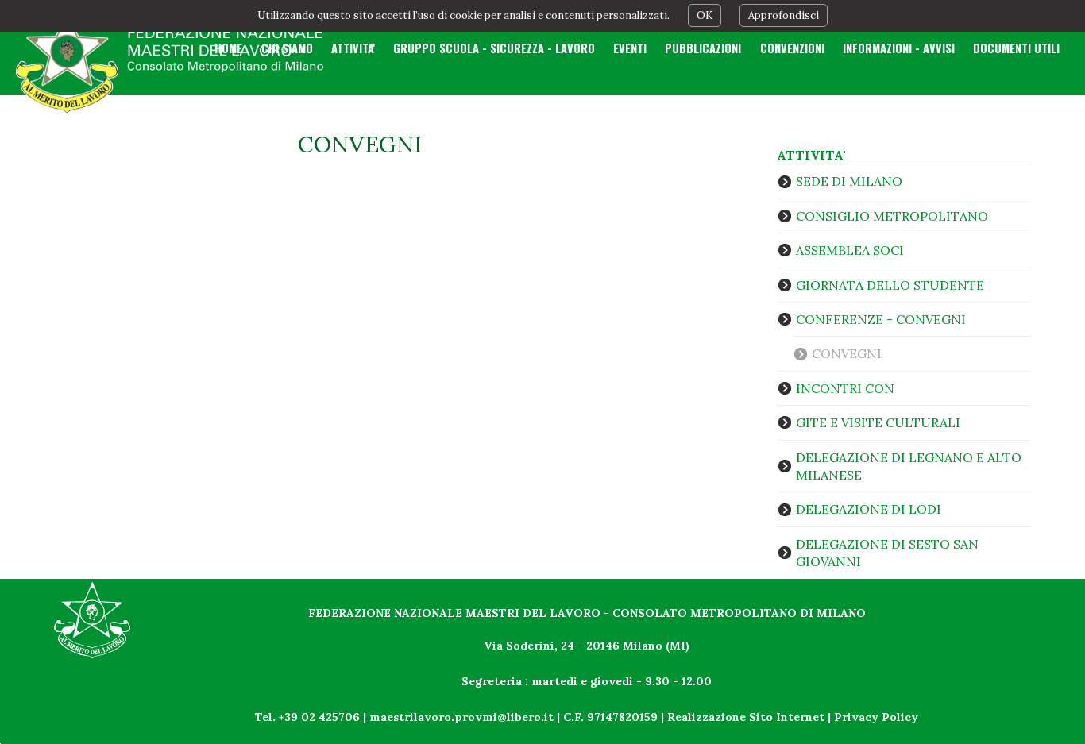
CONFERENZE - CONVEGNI (881, 319)
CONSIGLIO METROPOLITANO (892, 216)
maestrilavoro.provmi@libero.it (461, 717)
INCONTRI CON (845, 388)
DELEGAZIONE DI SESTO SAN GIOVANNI (887, 552)
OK (704, 15)
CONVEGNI (847, 353)
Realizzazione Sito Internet (745, 717)
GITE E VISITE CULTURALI (878, 422)
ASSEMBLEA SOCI (850, 250)
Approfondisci (783, 15)
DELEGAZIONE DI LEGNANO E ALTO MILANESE (908, 466)
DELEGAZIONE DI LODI (868, 509)
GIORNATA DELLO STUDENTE (890, 285)
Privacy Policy (876, 717)
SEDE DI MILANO (849, 181)
